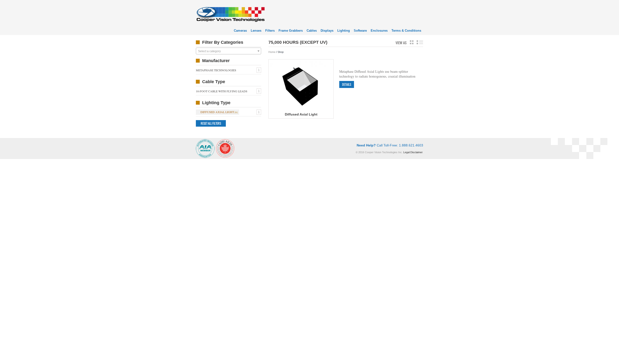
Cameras (240, 30)
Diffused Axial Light (217, 112)
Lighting (343, 30)
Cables (312, 30)
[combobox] (228, 51)
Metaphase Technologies (216, 70)
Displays (327, 30)
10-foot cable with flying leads (221, 91)
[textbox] (228, 51)
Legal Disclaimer (412, 152)
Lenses (256, 30)
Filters (270, 30)
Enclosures (379, 30)
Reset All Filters (211, 123)
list (420, 42)
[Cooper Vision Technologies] (230, 13)
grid (411, 42)
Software (360, 30)
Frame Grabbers (291, 30)
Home (271, 52)
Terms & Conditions (406, 30)
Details (346, 84)
